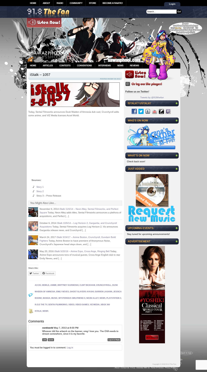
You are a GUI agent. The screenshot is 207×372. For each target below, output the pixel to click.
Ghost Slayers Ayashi (82, 291)
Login (172, 4)
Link (44, 340)
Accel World (42, 285)
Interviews (104, 65)
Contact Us (125, 368)
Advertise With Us (143, 368)
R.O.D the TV (41, 304)
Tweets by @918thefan (152, 97)
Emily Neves (62, 291)
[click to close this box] (176, 103)
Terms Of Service (157, 368)
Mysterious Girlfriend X (72, 298)
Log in (70, 347)
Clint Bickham (87, 285)
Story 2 (40, 191)
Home (33, 3)
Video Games (82, 304)
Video (71, 304)
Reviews (134, 65)
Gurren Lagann (103, 291)
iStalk (38, 311)
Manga (46, 298)
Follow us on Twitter (137, 91)
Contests (64, 65)
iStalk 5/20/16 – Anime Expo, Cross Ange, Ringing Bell (81, 251)
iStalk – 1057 (40, 75)
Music (54, 298)
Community (76, 3)
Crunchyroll (103, 285)
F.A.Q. (133, 368)
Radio (60, 3)
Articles (48, 65)
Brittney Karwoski (68, 285)
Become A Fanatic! (113, 3)
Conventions (84, 65)
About (46, 3)
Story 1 (40, 187)
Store (92, 3)
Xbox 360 (105, 304)
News (120, 65)
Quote (51, 340)
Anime (53, 285)
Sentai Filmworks (57, 304)
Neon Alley (92, 298)
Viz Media (95, 304)
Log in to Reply (114, 340)
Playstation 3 (113, 298)
